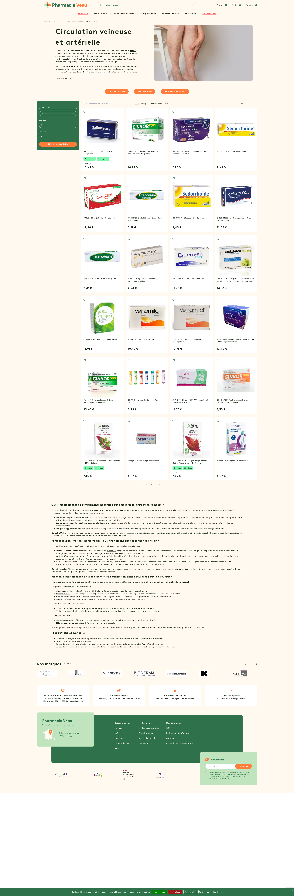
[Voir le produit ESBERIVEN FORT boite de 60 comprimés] (191, 257)
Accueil (44, 22)
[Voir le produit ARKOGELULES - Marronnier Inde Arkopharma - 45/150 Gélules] (102, 439)
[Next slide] (255, 664)
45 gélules (88, 468)
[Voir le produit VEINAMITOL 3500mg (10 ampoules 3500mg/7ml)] (191, 317)
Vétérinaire (190, 13)
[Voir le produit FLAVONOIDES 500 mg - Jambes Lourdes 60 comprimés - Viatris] (191, 129)
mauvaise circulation (108, 72)
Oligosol (79, 620)
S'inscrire (243, 766)
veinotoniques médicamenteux (75, 517)
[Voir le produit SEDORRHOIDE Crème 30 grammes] (236, 129)
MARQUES (83, 13)
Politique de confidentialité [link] (210, 892)
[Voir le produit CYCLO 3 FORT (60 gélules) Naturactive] (102, 196)
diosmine (111, 551)
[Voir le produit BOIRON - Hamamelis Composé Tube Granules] (147, 378)
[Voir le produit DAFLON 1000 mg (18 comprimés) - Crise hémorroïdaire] (236, 196)
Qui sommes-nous (122, 723)
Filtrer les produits (58, 144)
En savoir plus (61, 78)
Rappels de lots (121, 743)
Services (118, 728)
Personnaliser (191, 892)
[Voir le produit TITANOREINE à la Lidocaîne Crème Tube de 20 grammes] (147, 196)
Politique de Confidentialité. (219, 778)
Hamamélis (61, 596)
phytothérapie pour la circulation (91, 69)
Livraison (118, 738)
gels (62, 528)
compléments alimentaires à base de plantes (81, 523)
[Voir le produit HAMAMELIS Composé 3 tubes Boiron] (236, 439)
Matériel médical (170, 13)
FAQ (116, 733)
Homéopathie (145, 743)
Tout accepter (159, 892)
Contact (170, 738)
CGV (168, 728)
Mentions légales (174, 723)
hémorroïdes (78, 53)
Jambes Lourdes (116, 91)
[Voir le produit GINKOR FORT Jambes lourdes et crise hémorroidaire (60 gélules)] (147, 129)
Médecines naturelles (124, 13)
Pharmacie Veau (68, 66)
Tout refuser (175, 892)
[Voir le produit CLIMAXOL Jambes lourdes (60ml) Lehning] (102, 317)
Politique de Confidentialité (179, 733)
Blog (116, 748)
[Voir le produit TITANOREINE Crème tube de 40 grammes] (102, 257)
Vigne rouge (62, 591)
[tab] (58, 107)
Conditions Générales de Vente (220, 776)
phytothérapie (61, 582)
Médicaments (100, 13)
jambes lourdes (86, 72)
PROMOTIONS (209, 13)
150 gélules (99, 468)
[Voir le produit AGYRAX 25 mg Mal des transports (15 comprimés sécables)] (147, 257)
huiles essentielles (125, 528)
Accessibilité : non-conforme (179, 743)
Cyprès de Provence (65, 608)
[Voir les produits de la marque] (50, 673)
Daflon (160, 564)
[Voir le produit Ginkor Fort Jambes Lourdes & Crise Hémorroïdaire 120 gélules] (102, 378)
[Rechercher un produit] (135, 104)
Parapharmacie (148, 13)
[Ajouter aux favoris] (84, 111)
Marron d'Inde (63, 594)
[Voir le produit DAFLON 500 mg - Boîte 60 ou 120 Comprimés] (102, 129)
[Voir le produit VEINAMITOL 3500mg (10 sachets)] (147, 317)
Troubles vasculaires (175, 91)
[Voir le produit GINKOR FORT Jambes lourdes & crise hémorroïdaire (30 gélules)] (236, 378)
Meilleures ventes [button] (159, 104)
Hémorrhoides (144, 91)
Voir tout (68, 664)
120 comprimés (103, 159)
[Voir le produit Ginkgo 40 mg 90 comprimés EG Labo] (147, 439)
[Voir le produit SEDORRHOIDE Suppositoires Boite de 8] (191, 196)
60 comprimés (89, 159)
